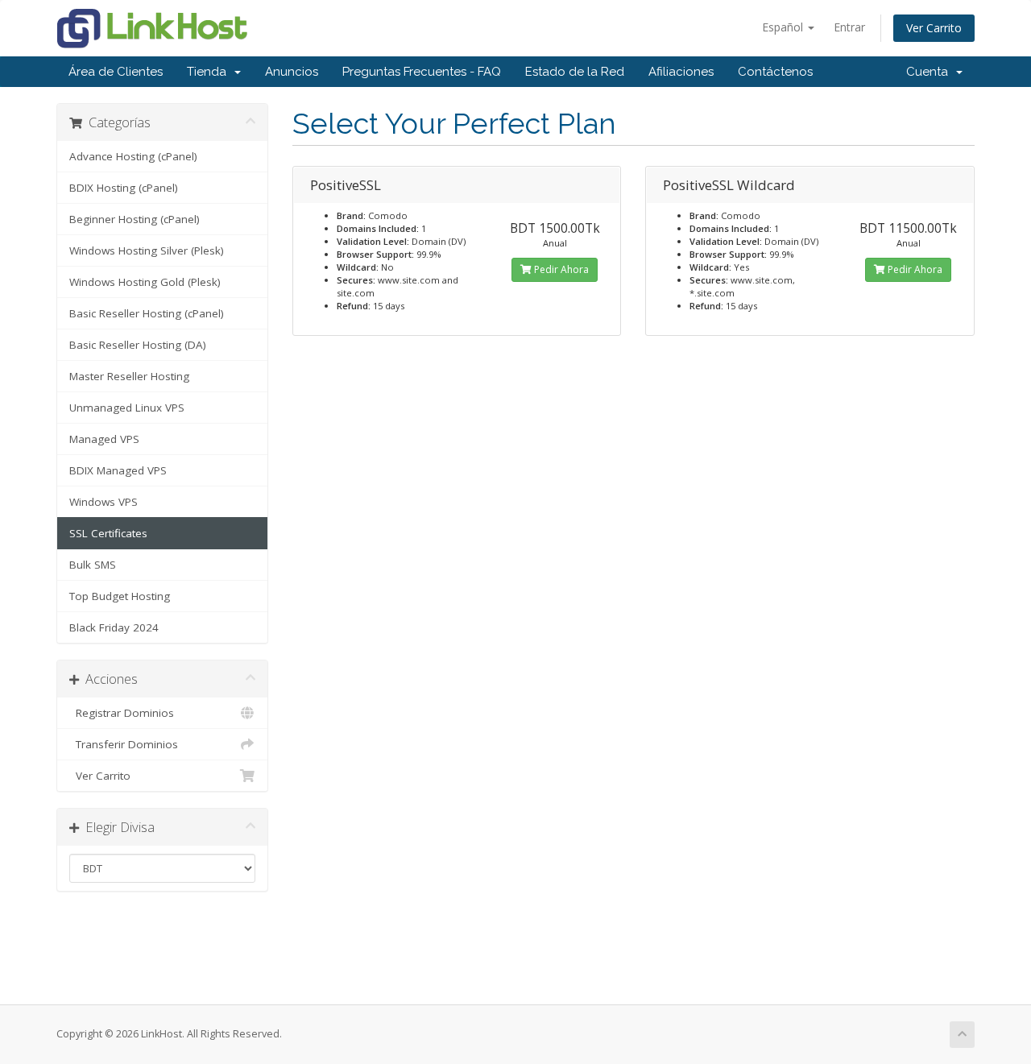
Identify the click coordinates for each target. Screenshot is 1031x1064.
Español (784, 27)
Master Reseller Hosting (129, 376)
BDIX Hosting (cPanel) (123, 187)
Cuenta (930, 71)
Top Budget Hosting (119, 596)
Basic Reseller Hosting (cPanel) (146, 313)
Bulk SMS (92, 564)
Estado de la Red (574, 71)
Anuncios (291, 71)
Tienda (210, 71)
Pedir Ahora (560, 269)
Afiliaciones (681, 71)
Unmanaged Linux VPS (126, 407)
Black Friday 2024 (114, 627)
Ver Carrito (934, 27)
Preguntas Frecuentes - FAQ (421, 71)
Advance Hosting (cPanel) (133, 156)
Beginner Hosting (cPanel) (134, 219)
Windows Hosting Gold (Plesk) (145, 282)
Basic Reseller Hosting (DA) (137, 344)
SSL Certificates (108, 533)
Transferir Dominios (123, 744)
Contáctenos (775, 71)
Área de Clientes (115, 71)
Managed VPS (104, 439)
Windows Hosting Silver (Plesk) (146, 250)
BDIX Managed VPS (118, 470)
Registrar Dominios (121, 713)
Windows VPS (103, 502)
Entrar (849, 27)
